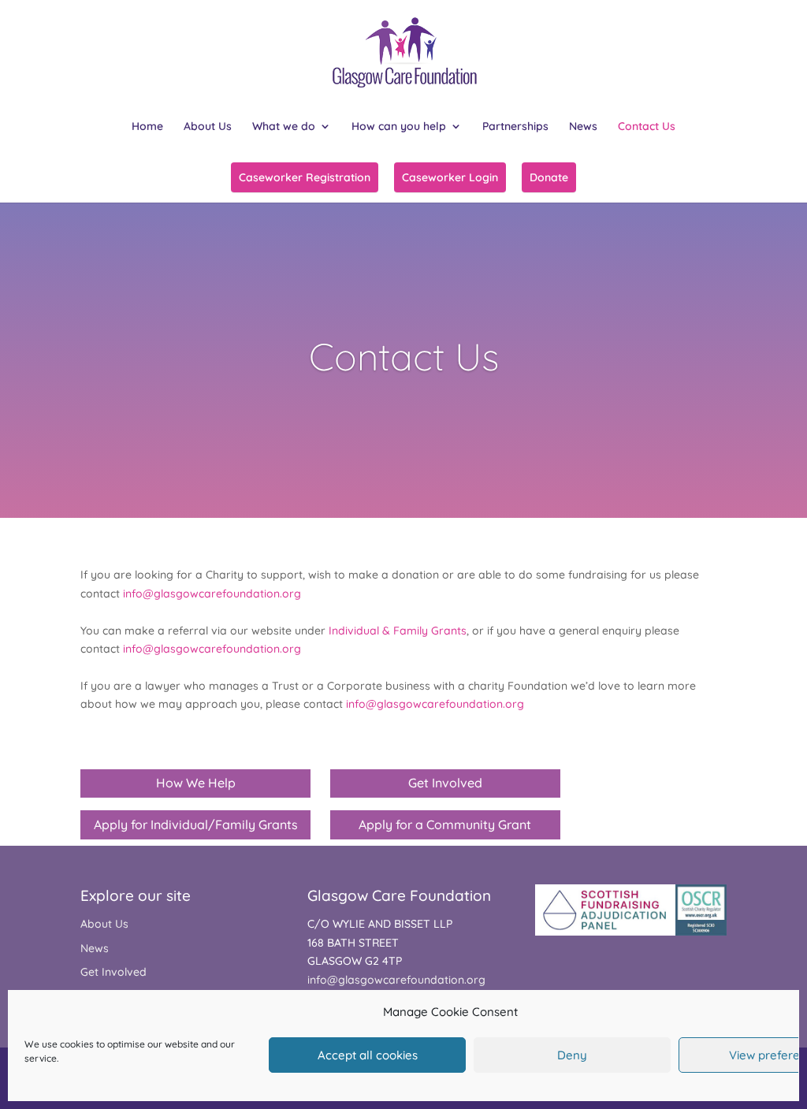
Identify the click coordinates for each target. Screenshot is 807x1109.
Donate (549, 177)
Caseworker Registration (304, 177)
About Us (208, 127)
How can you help (398, 127)
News (583, 127)
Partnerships (515, 127)
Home (147, 127)
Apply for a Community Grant (445, 824)
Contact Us (646, 127)
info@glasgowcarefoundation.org (212, 593)
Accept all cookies (368, 1055)
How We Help (196, 783)
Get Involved (445, 783)
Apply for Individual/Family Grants (196, 824)
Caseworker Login (450, 177)
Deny (572, 1055)
